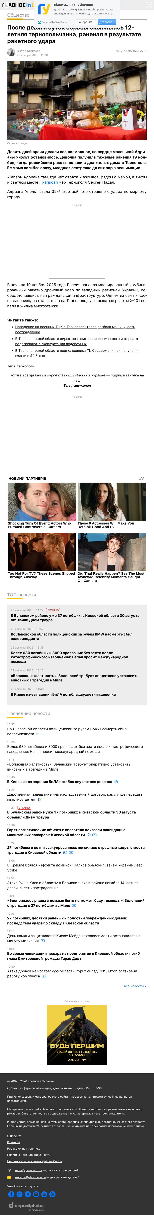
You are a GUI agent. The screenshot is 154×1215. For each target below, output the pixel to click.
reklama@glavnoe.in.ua (30, 1177)
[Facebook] (11, 1194)
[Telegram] (28, 1194)
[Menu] (149, 4)
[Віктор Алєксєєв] (11, 55)
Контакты (13, 1142)
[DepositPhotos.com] (27, 1207)
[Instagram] (36, 1194)
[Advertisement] (77, 240)
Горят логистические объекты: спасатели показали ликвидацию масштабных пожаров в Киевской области (66, 830)
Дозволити (106, 22)
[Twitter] (19, 1194)
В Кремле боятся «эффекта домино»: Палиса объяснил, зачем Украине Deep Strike (75, 865)
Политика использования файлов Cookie (34, 1161)
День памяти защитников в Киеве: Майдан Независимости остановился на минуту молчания (73, 936)
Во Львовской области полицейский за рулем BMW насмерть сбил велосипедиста (67, 729)
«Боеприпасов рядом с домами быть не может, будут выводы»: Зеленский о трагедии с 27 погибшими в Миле (76, 901)
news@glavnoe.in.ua (28, 1170)
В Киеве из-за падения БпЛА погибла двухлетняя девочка (60, 780)
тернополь (25, 366)
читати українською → (131, 50)
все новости (134, 986)
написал (50, 182)
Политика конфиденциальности (28, 1154)
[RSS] (52, 1194)
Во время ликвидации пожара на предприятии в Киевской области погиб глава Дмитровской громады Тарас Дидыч (73, 954)
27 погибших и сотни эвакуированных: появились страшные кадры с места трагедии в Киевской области (76, 848)
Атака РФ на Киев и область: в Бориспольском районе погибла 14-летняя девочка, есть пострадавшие (72, 883)
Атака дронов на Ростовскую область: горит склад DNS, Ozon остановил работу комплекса (72, 971)
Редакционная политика (23, 1148)
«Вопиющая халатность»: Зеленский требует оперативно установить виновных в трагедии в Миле (69, 764)
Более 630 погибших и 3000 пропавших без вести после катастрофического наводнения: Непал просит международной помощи (75, 747)
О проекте (14, 1136)
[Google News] (44, 1194)
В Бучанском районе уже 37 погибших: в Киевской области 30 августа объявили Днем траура (71, 812)
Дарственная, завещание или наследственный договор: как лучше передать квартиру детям (75, 795)
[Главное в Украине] (20, 5)
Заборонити (86, 22)
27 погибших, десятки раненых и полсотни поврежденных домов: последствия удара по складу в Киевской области (67, 918)
